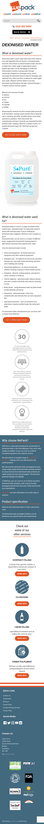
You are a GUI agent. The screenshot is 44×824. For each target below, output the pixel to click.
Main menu (20, 32)
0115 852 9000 (23, 26)
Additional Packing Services (32, 38)
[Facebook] (5, 723)
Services (18, 38)
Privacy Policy (7, 710)
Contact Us (6, 695)
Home (11, 38)
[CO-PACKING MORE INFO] (22, 580)
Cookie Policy (7, 704)
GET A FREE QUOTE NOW (15, 135)
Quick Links (9, 691)
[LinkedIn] (20, 723)
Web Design (14, 821)
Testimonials (7, 698)
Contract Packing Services (11, 707)
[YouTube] (16, 723)
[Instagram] (12, 723)
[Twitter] (8, 723)
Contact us (6, 492)
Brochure (6, 701)
